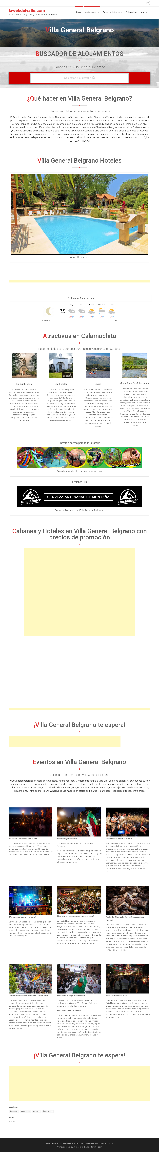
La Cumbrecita (24, 384)
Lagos (98, 384)
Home (79, 12)
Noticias (144, 12)
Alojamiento (90, 12)
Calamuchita (131, 12)
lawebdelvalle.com (27, 10)
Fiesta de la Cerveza (112, 12)
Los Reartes (61, 384)
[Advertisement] (64, 741)
